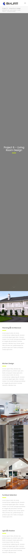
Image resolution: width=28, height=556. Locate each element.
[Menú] (25, 3)
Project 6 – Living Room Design (11, 8)
